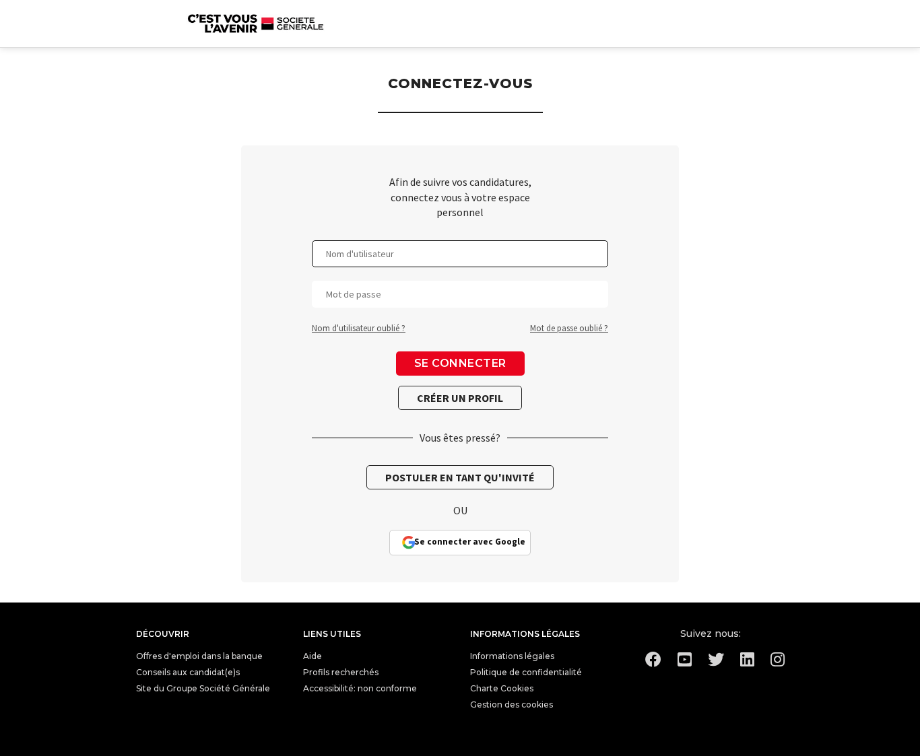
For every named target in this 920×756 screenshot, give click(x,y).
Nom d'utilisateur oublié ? (358, 328)
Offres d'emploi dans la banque (199, 656)
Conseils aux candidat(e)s (188, 672)
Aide (312, 656)
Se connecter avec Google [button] (469, 541)
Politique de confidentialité (526, 672)
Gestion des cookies (511, 704)
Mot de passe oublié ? (569, 328)
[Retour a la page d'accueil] (256, 23)
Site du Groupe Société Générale (203, 688)
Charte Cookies (501, 688)
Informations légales (512, 656)
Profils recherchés (341, 672)
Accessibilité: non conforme (360, 688)
